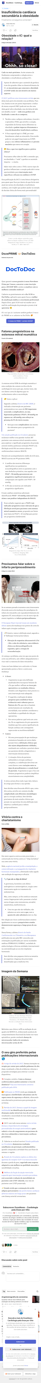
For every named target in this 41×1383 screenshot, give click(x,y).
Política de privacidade (25, 1237)
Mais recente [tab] (11, 1291)
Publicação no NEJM (12, 1092)
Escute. (36, 25)
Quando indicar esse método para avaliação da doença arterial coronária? (15, 1301)
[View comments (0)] (11, 30)
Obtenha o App (30, 1374)
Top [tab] (4, 1291)
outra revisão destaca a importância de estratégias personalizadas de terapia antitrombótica (19, 1126)
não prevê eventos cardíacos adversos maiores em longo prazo (20, 1192)
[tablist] (11, 1266)
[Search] (37, 1291)
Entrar (37, 3)
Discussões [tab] (21, 1291)
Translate (6, 8)
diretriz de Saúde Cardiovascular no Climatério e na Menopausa (19, 934)
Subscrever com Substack (21, 1349)
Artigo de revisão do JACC (14, 1063)
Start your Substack (14, 1374)
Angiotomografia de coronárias (15, 1297)
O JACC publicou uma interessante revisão (17, 98)
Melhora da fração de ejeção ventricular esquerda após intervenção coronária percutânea (19, 1174)
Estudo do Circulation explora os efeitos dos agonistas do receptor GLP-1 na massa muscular (19, 1158)
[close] (35, 1309)
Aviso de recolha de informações (16, 1358)
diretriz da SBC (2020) (25, 403)
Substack (12, 1379)
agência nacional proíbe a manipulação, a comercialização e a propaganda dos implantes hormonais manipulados (19, 869)
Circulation (24, 435)
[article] (20, 1302)
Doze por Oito (10, 23)
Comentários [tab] (7, 1266)
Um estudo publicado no (11, 435)
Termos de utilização (33, 1233)
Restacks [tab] (16, 1266)
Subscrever (29, 3)
